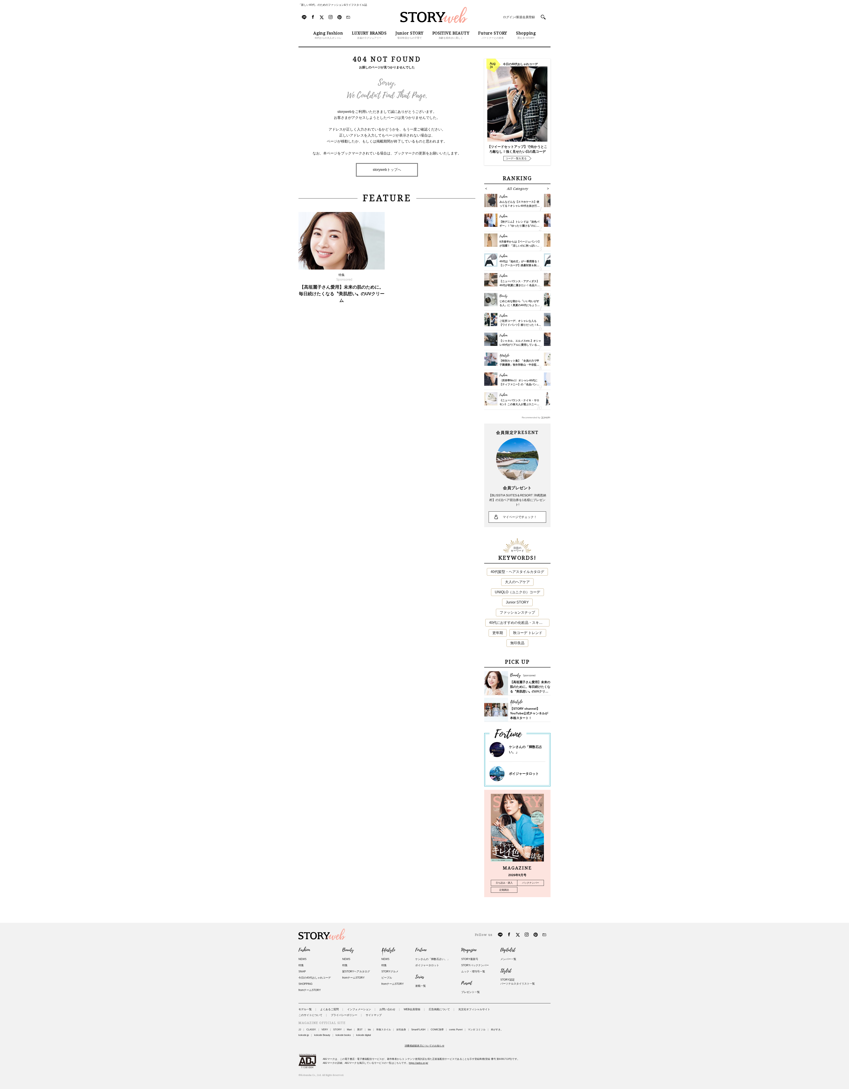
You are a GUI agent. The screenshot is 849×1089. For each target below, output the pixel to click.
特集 (301, 965)
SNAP (302, 971)
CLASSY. (311, 1029)
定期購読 (504, 890)
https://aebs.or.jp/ (418, 1063)
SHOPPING (305, 983)
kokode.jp (303, 1035)
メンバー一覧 (508, 959)
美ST (360, 1029)
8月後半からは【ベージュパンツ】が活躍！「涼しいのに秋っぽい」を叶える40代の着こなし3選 (520, 245)
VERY (324, 1029)
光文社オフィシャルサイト (474, 1009)
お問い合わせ (387, 1009)
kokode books (343, 1035)
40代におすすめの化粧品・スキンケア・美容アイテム (519, 622)
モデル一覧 (305, 1009)
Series (419, 977)
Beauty (348, 950)
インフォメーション (359, 1009)
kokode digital (363, 1035)
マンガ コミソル (477, 1029)
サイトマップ (374, 1015)
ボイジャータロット (524, 773)
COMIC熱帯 (437, 1029)
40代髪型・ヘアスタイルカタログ (517, 572)
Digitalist (507, 950)
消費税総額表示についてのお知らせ (424, 1045)
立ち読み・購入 (504, 882)
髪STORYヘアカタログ (356, 971)
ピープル (386, 977)
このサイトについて (310, 1015)
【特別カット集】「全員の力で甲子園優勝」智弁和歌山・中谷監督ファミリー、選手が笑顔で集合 (519, 364)
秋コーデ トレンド (527, 633)
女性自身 (401, 1029)
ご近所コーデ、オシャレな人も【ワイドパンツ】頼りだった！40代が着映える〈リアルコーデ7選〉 (520, 324)
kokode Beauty (322, 1035)
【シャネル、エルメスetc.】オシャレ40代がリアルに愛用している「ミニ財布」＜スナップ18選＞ (520, 344)
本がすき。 (497, 1029)
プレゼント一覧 (470, 992)
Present (466, 983)
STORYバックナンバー (475, 965)
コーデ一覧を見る (516, 158)
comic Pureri (456, 1029)
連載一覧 (420, 985)
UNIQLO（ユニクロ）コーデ (517, 592)
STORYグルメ (389, 971)
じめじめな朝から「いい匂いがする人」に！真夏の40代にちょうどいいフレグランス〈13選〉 (519, 305)
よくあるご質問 (329, 1009)
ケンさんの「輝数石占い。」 (432, 959)
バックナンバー (530, 882)
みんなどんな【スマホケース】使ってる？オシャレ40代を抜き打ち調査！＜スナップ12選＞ (519, 205)
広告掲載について (439, 1009)
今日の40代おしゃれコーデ (314, 977)
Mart (349, 1029)
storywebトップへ (387, 170)
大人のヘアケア (517, 582)
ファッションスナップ (517, 612)
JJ (299, 1029)
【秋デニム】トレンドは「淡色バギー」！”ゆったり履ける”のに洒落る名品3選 (519, 225)
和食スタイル (383, 1029)
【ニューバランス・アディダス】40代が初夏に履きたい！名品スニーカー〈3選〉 (519, 285)
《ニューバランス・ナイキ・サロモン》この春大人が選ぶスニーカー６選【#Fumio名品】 (519, 404)
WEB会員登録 (412, 1009)
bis (369, 1029)
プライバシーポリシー (344, 1015)
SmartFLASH (418, 1029)
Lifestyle (388, 950)
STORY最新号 (469, 959)
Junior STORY (517, 602)
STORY (337, 1029)
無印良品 (517, 643)
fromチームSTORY (309, 990)
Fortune (420, 950)
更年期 (497, 633)
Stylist (505, 971)
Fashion (304, 950)
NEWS (302, 959)
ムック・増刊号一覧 (473, 971)
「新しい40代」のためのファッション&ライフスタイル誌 (332, 4)
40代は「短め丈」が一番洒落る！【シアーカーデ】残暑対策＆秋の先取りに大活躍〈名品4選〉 (519, 265)
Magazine (468, 950)
